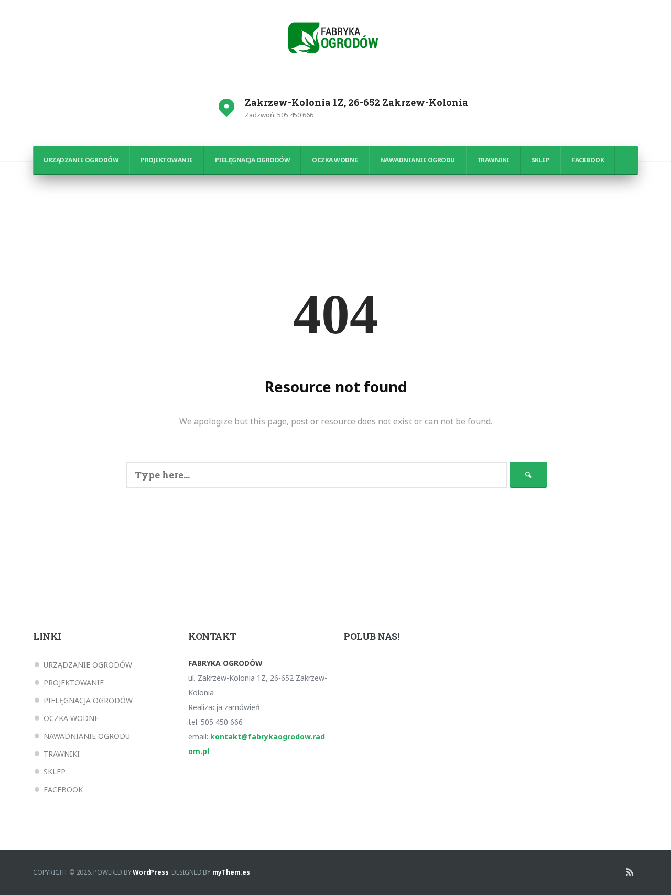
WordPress (150, 872)
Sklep (541, 160)
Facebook (587, 160)
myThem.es (231, 872)
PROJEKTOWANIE (166, 160)
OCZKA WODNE (335, 160)
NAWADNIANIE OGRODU (417, 160)
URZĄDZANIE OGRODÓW (81, 160)
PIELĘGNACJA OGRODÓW (252, 160)
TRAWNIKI (493, 160)
